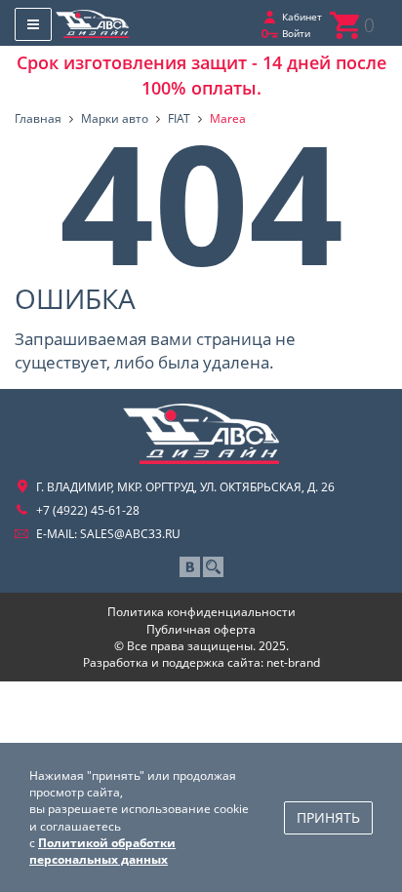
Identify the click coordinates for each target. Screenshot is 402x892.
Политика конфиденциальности (201, 611)
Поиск (213, 567)
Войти (296, 33)
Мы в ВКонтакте (190, 567)
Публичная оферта (201, 629)
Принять (328, 817)
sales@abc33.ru (130, 533)
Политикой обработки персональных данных (102, 851)
